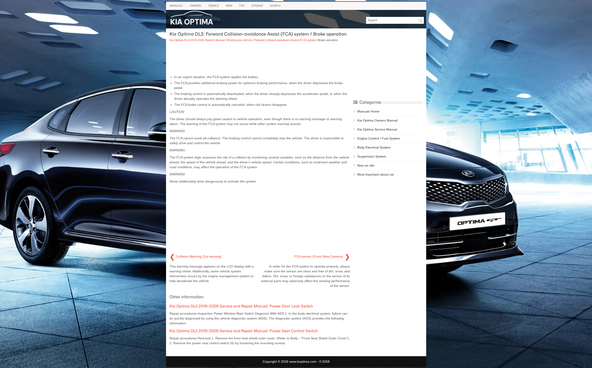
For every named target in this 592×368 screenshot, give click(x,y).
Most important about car (375, 174)
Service (213, 6)
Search (275, 6)
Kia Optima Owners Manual (377, 120)
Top (241, 6)
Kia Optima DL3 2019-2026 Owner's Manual (197, 40)
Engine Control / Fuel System (378, 138)
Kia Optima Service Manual (377, 129)
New (229, 6)
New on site (365, 165)
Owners (195, 6)
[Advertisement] (260, 58)
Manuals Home (368, 111)
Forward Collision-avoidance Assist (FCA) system (285, 40)
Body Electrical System (374, 147)
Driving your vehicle (239, 40)
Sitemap (257, 6)
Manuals (176, 6)
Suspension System (371, 156)
